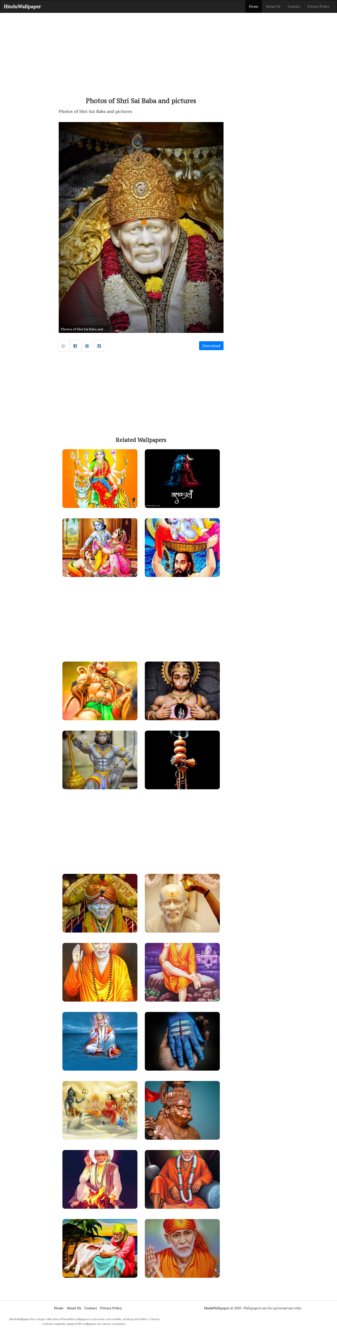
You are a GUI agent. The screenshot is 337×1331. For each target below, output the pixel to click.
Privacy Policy (318, 6)
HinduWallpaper (22, 6)
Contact (294, 6)
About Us (273, 6)
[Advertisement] (168, 52)
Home (253, 6)
